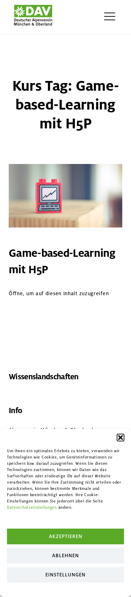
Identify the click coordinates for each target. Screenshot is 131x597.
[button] (120, 437)
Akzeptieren (65, 536)
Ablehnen (65, 556)
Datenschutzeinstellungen (32, 507)
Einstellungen (65, 575)
